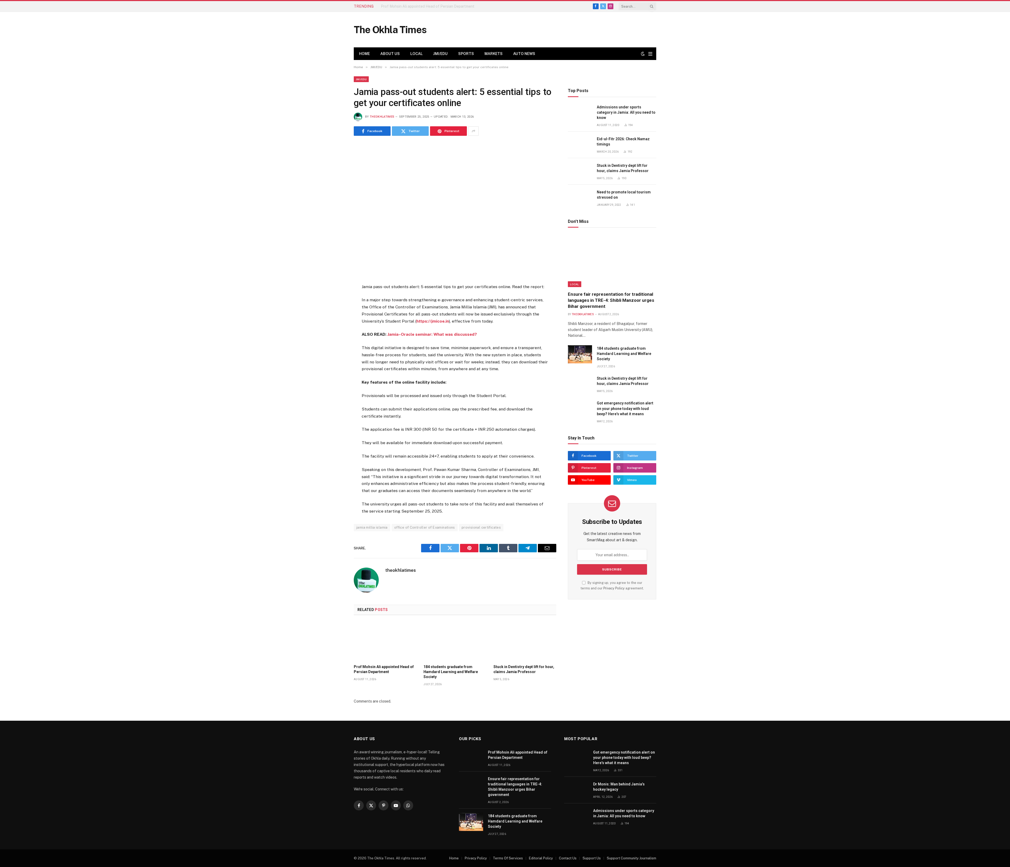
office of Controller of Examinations (424, 527)
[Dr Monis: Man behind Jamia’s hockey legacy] (576, 790)
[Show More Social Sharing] (473, 131)
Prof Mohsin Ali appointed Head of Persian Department (384, 669)
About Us (390, 54)
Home (364, 54)
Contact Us (568, 858)
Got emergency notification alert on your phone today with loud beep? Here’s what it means (625, 408)
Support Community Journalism (631, 858)
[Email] (335, 352)
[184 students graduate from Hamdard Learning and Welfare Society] (454, 641)
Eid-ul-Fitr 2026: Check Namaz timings (623, 141)
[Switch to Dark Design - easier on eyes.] (643, 54)
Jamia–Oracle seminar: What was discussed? (432, 334)
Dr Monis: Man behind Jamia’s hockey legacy (619, 786)
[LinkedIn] (335, 326)
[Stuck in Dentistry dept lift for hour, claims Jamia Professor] (524, 641)
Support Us (592, 858)
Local (416, 54)
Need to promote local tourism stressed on (624, 194)
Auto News (524, 54)
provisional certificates (481, 527)
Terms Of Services (508, 858)
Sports (466, 54)
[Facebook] (335, 300)
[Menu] (650, 54)
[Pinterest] (335, 339)
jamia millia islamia (372, 527)
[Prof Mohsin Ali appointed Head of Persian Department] (385, 641)
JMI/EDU (440, 54)
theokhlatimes (382, 116)
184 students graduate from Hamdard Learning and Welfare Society (450, 672)
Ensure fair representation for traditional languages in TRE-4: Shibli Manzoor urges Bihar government (440, 6)
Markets (493, 54)
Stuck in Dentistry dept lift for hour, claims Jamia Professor (523, 669)
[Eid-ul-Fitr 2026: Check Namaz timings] (580, 145)
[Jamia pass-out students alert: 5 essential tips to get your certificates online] (455, 208)
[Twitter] (335, 313)
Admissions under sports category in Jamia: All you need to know (626, 112)
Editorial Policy (541, 858)
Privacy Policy (614, 588)
